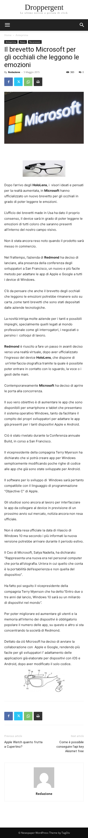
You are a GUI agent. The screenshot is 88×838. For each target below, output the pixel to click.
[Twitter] (18, 82)
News (23, 41)
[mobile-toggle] (7, 25)
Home (8, 35)
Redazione (14, 72)
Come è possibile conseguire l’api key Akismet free (70, 746)
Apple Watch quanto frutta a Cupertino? (23, 744)
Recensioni (34, 41)
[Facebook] (8, 82)
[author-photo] (44, 788)
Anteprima (22, 35)
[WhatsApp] (28, 82)
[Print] (38, 82)
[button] (82, 25)
